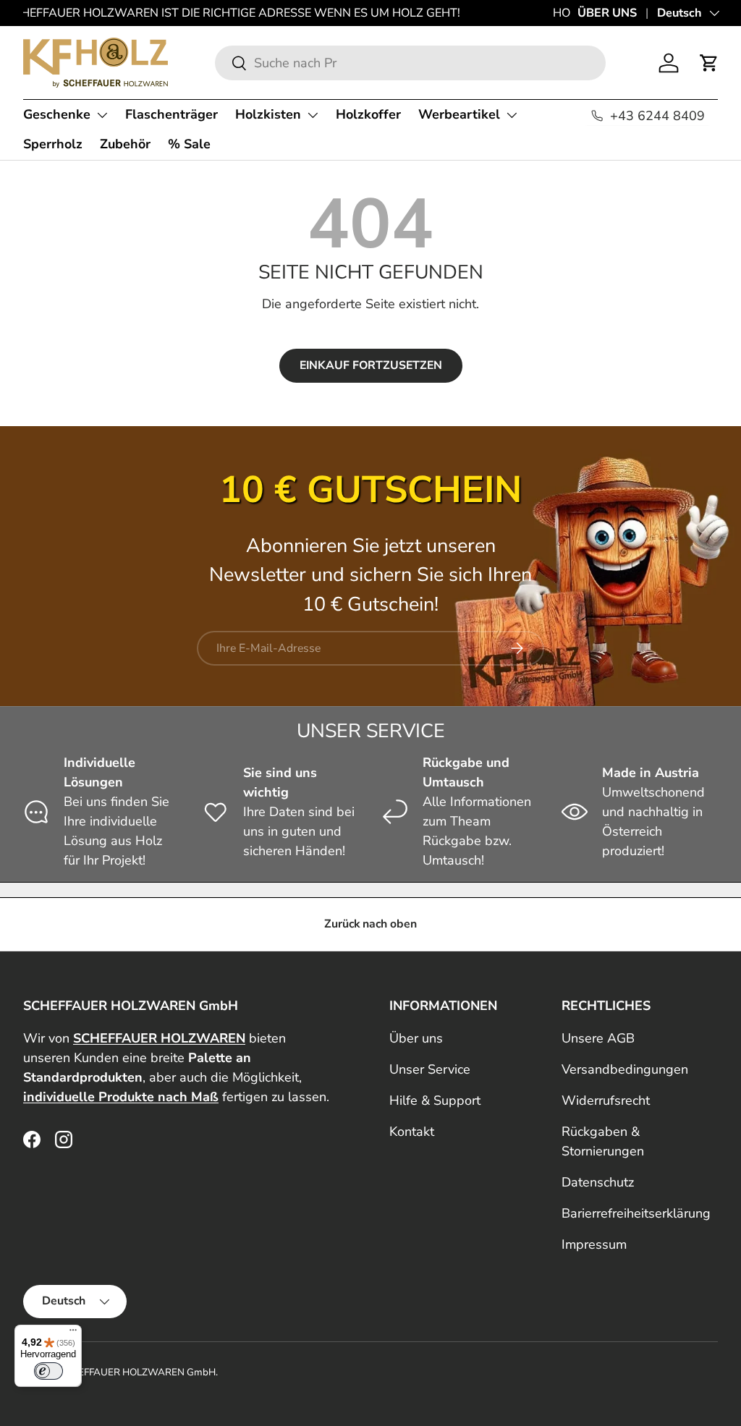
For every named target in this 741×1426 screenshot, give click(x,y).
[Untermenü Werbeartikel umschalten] (511, 115)
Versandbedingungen (625, 1069)
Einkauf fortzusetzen (371, 365)
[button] (709, 63)
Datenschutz (598, 1182)
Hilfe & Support (434, 1100)
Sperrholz (52, 144)
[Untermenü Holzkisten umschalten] (312, 115)
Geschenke (56, 114)
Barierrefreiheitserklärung (636, 1213)
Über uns (416, 1038)
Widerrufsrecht (606, 1100)
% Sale (189, 144)
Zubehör (125, 144)
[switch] (48, 1371)
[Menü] (73, 1333)
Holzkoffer (368, 114)
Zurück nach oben (370, 924)
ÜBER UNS (607, 13)
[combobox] (410, 63)
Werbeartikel (459, 114)
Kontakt (411, 1131)
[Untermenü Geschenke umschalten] (102, 115)
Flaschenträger (171, 114)
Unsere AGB (598, 1038)
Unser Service (429, 1069)
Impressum (594, 1244)
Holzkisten (268, 114)
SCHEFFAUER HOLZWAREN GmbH (137, 1372)
